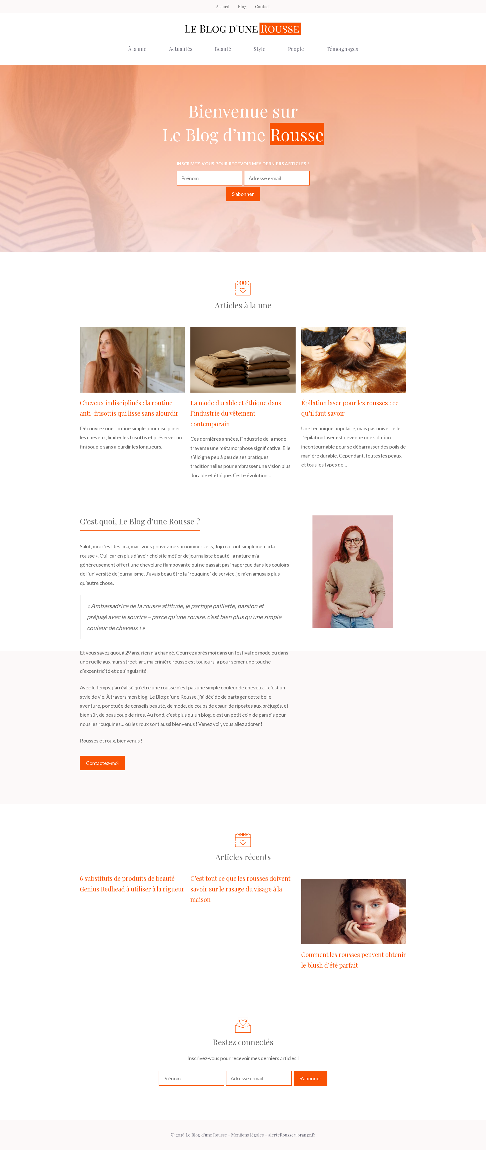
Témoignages (342, 49)
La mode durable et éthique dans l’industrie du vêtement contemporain (235, 413)
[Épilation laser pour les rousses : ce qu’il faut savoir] (353, 388)
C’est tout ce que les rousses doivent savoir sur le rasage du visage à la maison (240, 889)
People (296, 49)
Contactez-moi (102, 763)
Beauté (223, 49)
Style (260, 49)
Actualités (180, 49)
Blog (242, 6)
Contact (262, 6)
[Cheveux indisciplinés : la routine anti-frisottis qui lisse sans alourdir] (132, 388)
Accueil (223, 6)
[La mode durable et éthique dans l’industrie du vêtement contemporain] (242, 388)
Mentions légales (247, 1135)
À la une (137, 49)
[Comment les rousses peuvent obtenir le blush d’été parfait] (353, 940)
